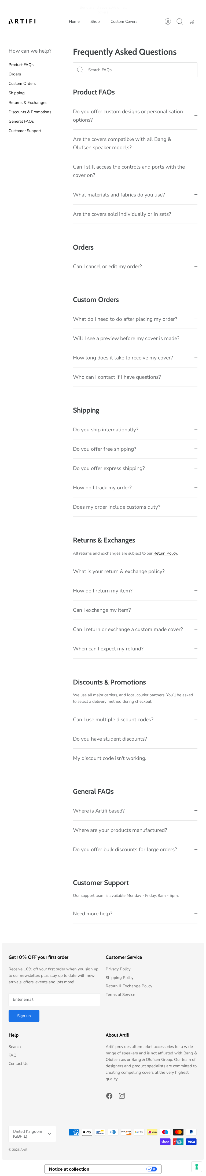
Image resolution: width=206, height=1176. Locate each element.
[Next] (135, 8)
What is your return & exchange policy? (119, 571)
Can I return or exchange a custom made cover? (128, 629)
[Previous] (71, 8)
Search (15, 1046)
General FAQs (21, 121)
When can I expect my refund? (108, 648)
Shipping (17, 93)
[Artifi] (22, 21)
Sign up (24, 1015)
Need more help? (92, 913)
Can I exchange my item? (102, 610)
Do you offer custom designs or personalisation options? (128, 115)
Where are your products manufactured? (120, 830)
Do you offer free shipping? (104, 449)
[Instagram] (122, 1096)
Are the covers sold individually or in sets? (122, 214)
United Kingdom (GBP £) (27, 1134)
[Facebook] (109, 1096)
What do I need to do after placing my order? (125, 319)
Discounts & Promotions (30, 112)
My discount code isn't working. (109, 758)
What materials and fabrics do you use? (119, 194)
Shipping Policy (120, 977)
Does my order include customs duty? (116, 507)
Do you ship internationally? (105, 429)
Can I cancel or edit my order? (107, 266)
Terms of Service (120, 994)
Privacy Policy (118, 969)
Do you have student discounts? (110, 738)
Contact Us (18, 1063)
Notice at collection (69, 1169)
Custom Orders (22, 83)
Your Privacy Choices (120, 1169)
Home (74, 21)
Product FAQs (21, 64)
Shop (95, 21)
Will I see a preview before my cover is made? (126, 338)
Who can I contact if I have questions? (117, 377)
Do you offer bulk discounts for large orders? (125, 849)
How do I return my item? (103, 590)
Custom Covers (124, 21)
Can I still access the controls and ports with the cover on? (129, 171)
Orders (15, 74)
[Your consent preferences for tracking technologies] (197, 1167)
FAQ (13, 1055)
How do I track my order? (102, 487)
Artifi (24, 1150)
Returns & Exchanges (28, 102)
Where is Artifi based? (99, 810)
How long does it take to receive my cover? (123, 357)
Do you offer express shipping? (109, 468)
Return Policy (165, 553)
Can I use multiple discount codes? (113, 719)
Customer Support (25, 130)
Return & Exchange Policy (129, 986)
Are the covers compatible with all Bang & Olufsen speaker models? (122, 143)
